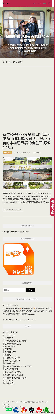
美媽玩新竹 (7, 152)
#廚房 (18, 314)
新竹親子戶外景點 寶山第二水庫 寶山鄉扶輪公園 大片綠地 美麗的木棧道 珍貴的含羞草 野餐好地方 (27, 140)
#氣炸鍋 (23, 314)
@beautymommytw (10, 305)
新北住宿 (8, 355)
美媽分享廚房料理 (11, 369)
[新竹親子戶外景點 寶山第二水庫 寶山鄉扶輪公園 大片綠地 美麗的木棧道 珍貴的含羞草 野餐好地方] (27, 173)
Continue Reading (13, 209)
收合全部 (14, 332)
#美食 (8, 314)
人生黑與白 (9, 338)
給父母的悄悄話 (10, 363)
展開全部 (6, 332)
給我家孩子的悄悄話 (12, 361)
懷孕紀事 (8, 349)
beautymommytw (22, 152)
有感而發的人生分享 (12, 358)
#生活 (13, 314)
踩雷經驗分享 (10, 383)
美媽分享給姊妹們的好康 (14, 375)
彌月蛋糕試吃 (10, 346)
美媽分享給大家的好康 (13, 372)
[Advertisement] (27, 102)
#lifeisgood (31, 314)
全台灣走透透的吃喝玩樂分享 (15, 341)
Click (52, 207)
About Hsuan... (10, 335)
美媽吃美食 (9, 380)
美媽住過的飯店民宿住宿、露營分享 (18, 366)
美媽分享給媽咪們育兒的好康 (15, 378)
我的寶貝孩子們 (10, 352)
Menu (7, 3)
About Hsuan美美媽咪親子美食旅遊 (27, 38)
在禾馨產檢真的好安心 (13, 343)
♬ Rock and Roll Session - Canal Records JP (19, 319)
